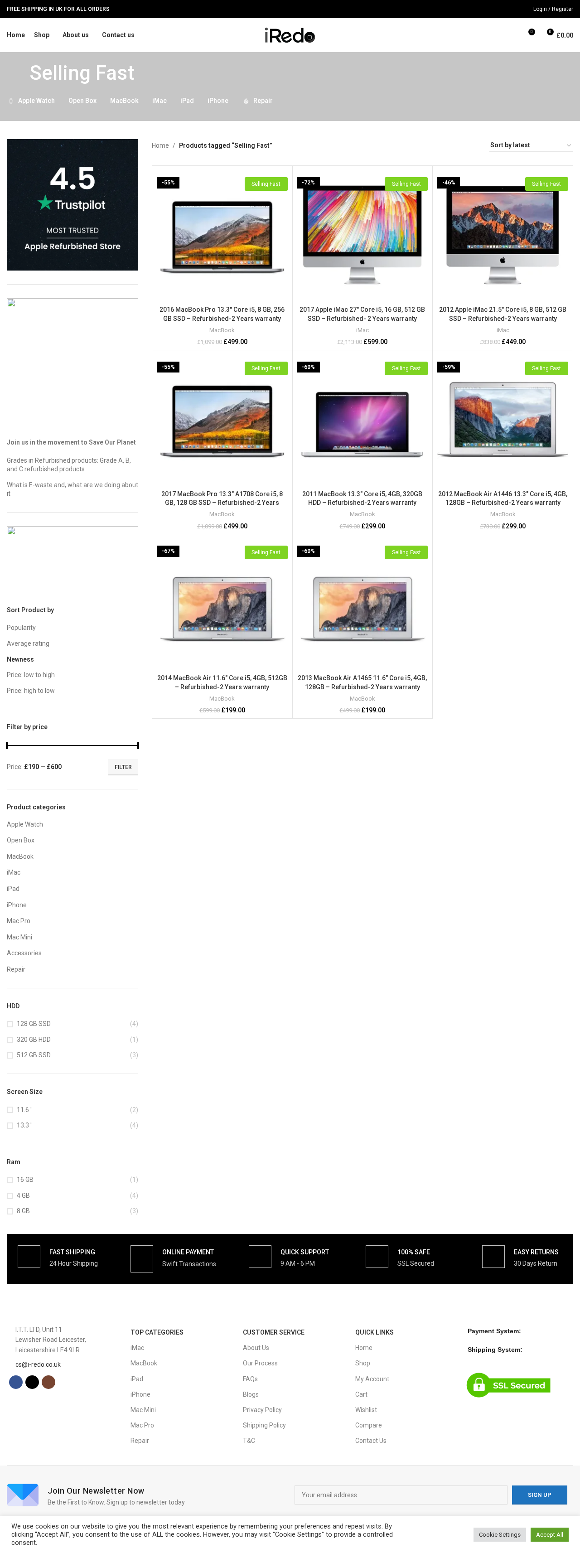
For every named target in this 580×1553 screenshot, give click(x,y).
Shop (362, 1363)
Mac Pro (18, 920)
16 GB (25, 1179)
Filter (123, 767)
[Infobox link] (58, 1256)
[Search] (511, 35)
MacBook (20, 856)
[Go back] (18, 73)
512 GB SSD (34, 1055)
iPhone (17, 905)
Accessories (24, 953)
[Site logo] (290, 34)
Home (160, 145)
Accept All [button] (549, 1534)
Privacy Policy (262, 1409)
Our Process (260, 1363)
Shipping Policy (264, 1425)
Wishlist (366, 1409)
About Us (256, 1347)
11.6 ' (24, 1109)
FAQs (250, 1379)
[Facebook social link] (486, 8)
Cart (361, 1394)
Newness (20, 659)
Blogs (251, 1394)
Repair (16, 969)
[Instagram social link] (509, 8)
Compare (368, 1425)
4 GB (23, 1195)
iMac (13, 872)
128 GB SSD (34, 1023)
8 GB (23, 1210)
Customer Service (273, 1332)
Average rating (28, 643)
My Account (372, 1379)
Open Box (20, 840)
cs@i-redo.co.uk (38, 1364)
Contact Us (371, 1440)
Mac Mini (19, 937)
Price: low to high (31, 674)
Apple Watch (25, 824)
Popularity (21, 627)
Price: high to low (31, 690)
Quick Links (374, 1332)
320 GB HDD (34, 1039)
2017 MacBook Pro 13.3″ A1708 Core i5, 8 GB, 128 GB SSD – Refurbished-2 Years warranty (222, 502)
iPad (13, 888)
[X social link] (497, 8)
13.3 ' (24, 1125)
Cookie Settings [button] (500, 1534)
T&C (249, 1440)
